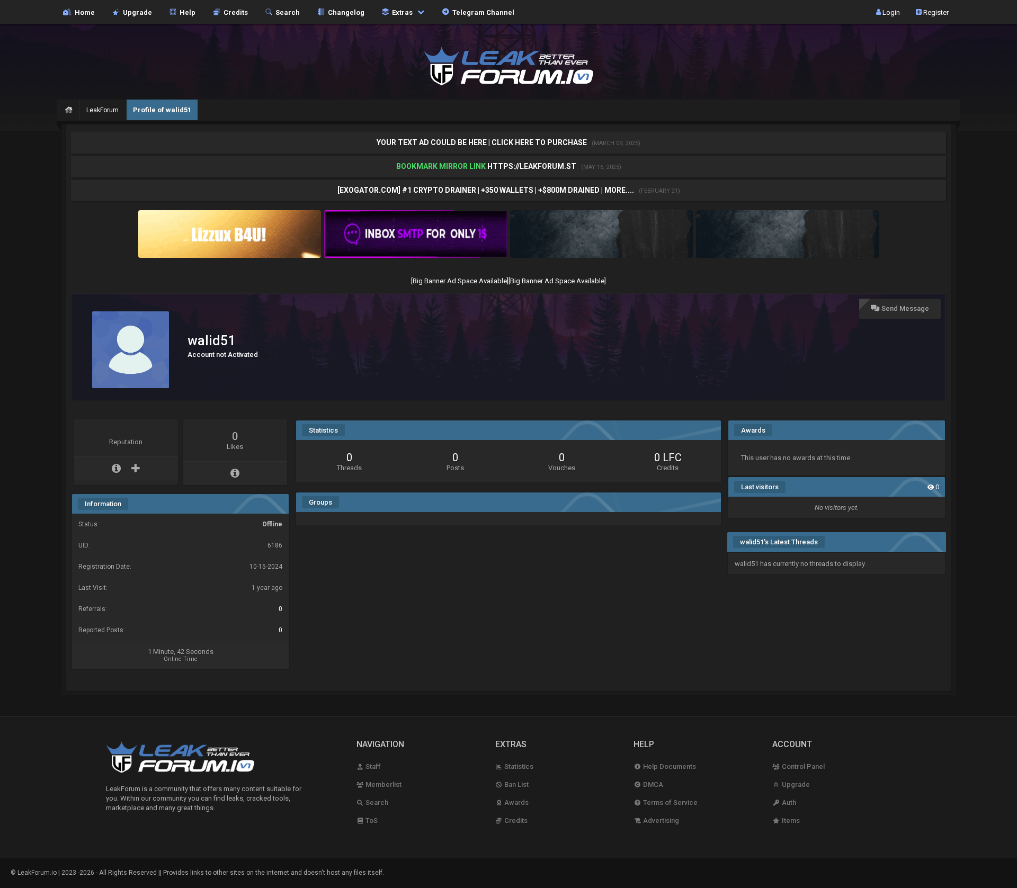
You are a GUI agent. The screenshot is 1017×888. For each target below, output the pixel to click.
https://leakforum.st (531, 166)
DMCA (652, 784)
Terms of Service (669, 802)
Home (83, 12)
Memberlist (383, 784)
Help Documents (668, 766)
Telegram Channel (481, 12)
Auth (788, 802)
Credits (234, 12)
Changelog (344, 12)
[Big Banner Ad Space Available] (459, 281)
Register (935, 12)
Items (789, 820)
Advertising (660, 820)
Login (890, 12)
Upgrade (794, 784)
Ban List (516, 784)
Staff (372, 766)
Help (185, 12)
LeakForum (102, 110)
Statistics (518, 766)
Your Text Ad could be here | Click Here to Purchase (482, 142)
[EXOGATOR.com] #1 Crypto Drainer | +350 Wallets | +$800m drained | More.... (486, 190)
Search (286, 12)
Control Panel (802, 766)
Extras (401, 12)
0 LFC (668, 457)
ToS (371, 820)
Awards (516, 802)
